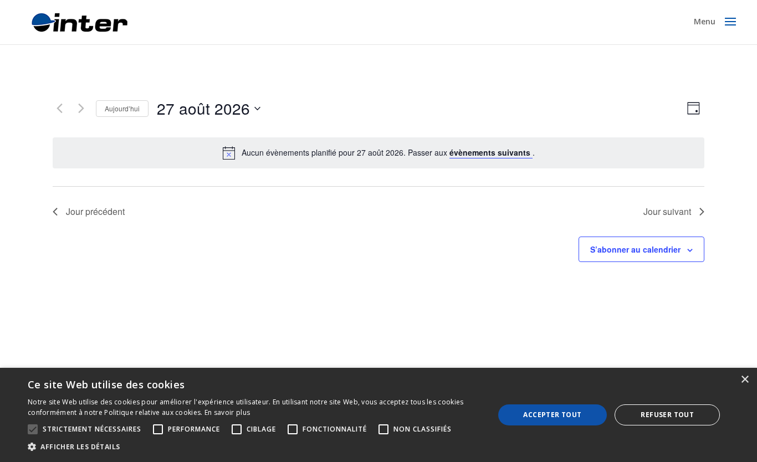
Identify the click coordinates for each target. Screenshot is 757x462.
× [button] (744, 380)
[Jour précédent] (59, 108)
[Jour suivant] (81, 108)
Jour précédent (95, 211)
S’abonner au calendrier (635, 249)
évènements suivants (491, 152)
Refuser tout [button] (667, 414)
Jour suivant (667, 211)
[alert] (388, 152)
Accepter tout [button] (552, 414)
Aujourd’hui (122, 108)
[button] (254, 447)
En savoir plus (227, 412)
